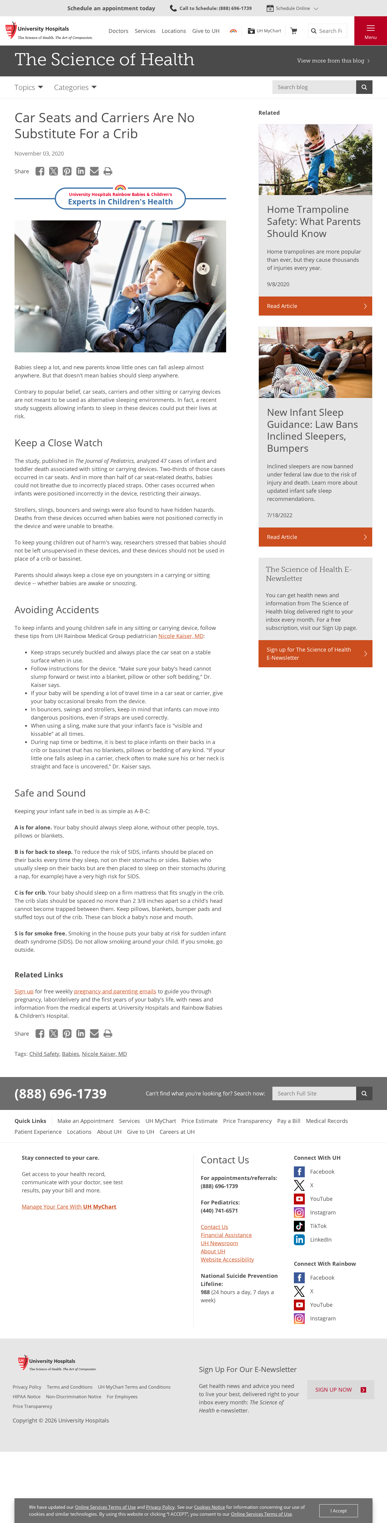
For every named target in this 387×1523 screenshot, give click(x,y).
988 (205, 1292)
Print (108, 171)
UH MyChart (269, 31)
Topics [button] (25, 87)
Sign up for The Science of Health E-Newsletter (309, 653)
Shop (294, 30)
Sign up (24, 991)
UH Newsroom (219, 1243)
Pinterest (67, 171)
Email (94, 171)
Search (364, 87)
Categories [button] (71, 87)
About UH (213, 1251)
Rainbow (233, 30)
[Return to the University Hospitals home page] (49, 31)
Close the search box (351, 31)
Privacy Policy (160, 1507)
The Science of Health (105, 59)
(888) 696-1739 (61, 1093)
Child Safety (44, 1053)
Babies (70, 1053)
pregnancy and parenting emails (115, 991)
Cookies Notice (209, 1507)
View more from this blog (330, 60)
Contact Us (214, 1226)
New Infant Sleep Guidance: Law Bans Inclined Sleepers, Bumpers (312, 430)
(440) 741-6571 (219, 1210)
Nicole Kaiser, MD (180, 636)
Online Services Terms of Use (105, 1507)
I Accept (338, 1511)
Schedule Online (293, 8)
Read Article (282, 305)
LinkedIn (80, 171)
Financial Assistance (226, 1235)
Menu (371, 37)
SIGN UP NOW (333, 1389)
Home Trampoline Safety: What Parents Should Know (314, 221)
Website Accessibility (227, 1259)
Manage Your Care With (69, 1206)
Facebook (40, 171)
